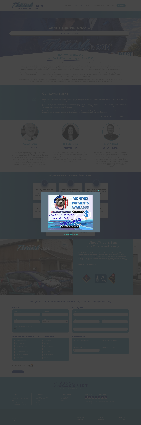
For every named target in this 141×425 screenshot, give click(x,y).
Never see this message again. (70, 234)
